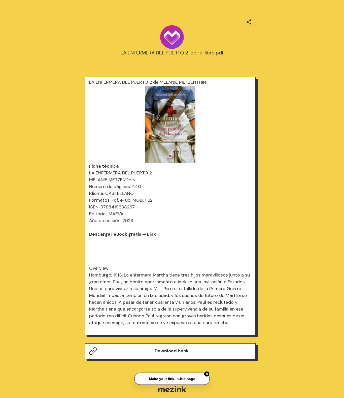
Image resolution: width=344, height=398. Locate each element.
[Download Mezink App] (172, 389)
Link (151, 234)
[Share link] (249, 21)
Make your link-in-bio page (172, 378)
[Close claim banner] (206, 373)
